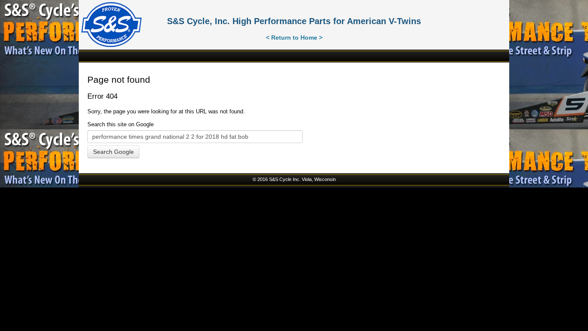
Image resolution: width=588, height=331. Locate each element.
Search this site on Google (120, 124)
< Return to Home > (294, 37)
